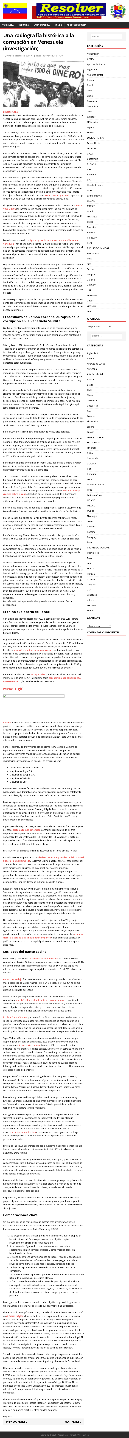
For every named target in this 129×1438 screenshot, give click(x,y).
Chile (89, 90)
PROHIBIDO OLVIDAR (98, 248)
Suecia (90, 269)
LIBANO (91, 200)
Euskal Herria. (94, 143)
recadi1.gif (12, 688)
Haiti (89, 169)
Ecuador (91, 116)
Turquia (91, 274)
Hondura (91, 174)
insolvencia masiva (29, 1045)
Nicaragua (92, 216)
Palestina (91, 227)
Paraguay (92, 237)
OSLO (90, 221)
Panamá (91, 232)
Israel (90, 190)
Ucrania (91, 279)
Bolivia (90, 80)
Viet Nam (91, 305)
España (90, 127)
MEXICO (91, 206)
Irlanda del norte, (95, 185)
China (90, 95)
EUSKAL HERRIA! (95, 137)
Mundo (58, 25)
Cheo (38, 55)
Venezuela (8, 25)
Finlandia (91, 148)
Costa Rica (92, 106)
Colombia (23, 25)
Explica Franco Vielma (15, 1017)
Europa (90, 132)
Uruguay (91, 284)
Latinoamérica (42, 25)
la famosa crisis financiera (43, 958)
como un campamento (57, 195)
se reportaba (38, 674)
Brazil (90, 85)
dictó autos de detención (27, 829)
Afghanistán (93, 53)
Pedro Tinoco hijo (12, 979)
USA (89, 290)
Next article (73, 1421)
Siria (89, 263)
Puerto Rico (93, 253)
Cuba (89, 111)
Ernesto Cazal (10, 111)
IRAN (89, 179)
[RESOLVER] (64, 11)
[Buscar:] (106, 36)
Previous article (16, 1421)
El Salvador (92, 122)
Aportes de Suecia (76, 25)
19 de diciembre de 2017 (19, 55)
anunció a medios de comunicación (33, 650)
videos (90, 300)
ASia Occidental (95, 74)
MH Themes (83, 1435)
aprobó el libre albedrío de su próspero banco (41, 1000)
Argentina (92, 69)
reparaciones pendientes (22, 1132)
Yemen (90, 311)
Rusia (90, 258)
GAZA (90, 153)
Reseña (7, 722)
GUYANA (91, 164)
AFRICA (91, 59)
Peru (89, 242)
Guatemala (92, 158)
